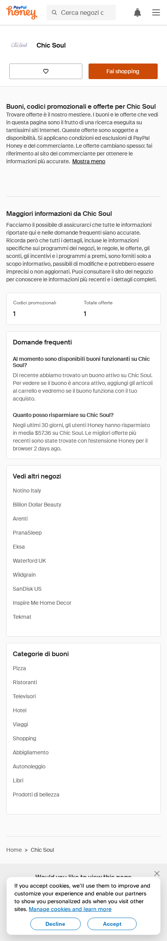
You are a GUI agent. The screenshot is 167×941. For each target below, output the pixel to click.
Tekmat (22, 616)
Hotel (19, 710)
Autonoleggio (29, 766)
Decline (55, 924)
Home (14, 849)
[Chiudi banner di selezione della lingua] (156, 873)
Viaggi (20, 724)
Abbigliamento (31, 752)
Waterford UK (29, 560)
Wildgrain (24, 574)
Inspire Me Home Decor (42, 602)
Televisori (24, 696)
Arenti (20, 518)
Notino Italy (27, 490)
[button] (156, 12)
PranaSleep (27, 532)
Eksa (19, 546)
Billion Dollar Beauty (37, 504)
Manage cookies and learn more (70, 909)
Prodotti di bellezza (36, 794)
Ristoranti (25, 682)
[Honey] (21, 12)
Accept (112, 924)
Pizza (19, 668)
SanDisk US (27, 588)
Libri (18, 780)
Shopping (24, 738)
